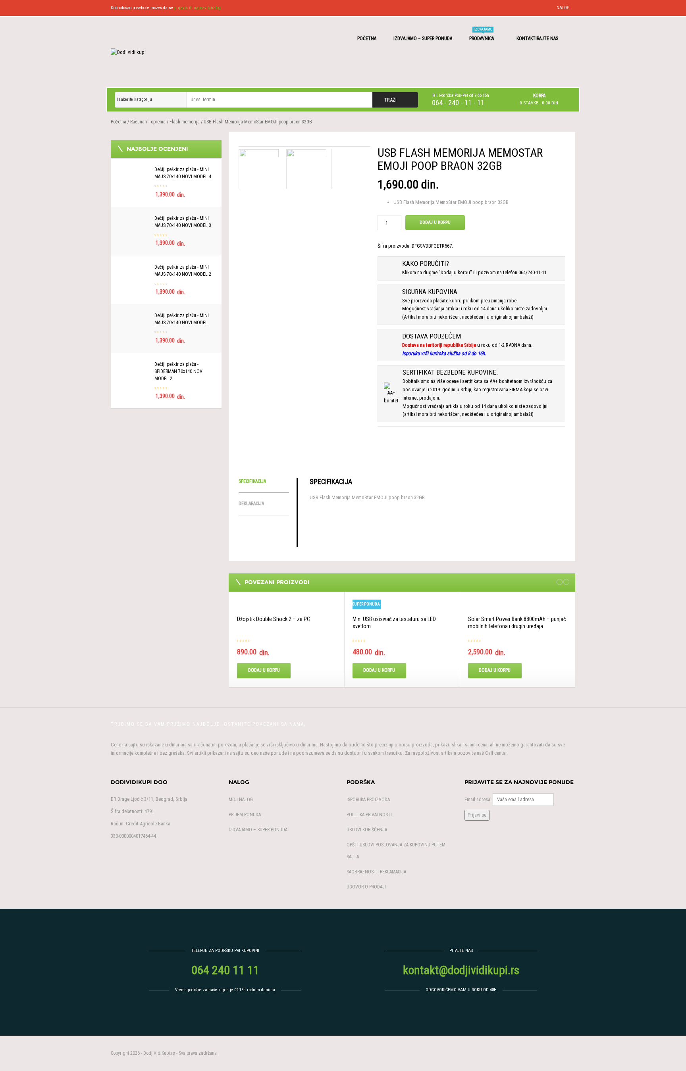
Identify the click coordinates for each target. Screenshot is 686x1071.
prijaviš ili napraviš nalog (197, 7)
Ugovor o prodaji (366, 887)
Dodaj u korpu (435, 222)
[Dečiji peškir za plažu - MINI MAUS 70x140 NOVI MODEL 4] (134, 170)
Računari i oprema (148, 122)
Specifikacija (252, 481)
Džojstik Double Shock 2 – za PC (273, 619)
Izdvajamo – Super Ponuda (422, 38)
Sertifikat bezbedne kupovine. (450, 372)
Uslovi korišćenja (367, 830)
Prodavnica (482, 34)
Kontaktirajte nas (537, 38)
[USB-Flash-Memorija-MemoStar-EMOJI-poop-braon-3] (306, 168)
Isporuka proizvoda (368, 799)
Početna (366, 38)
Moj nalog (241, 799)
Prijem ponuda (245, 814)
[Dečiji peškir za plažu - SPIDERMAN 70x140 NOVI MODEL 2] (134, 365)
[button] (539, 99)
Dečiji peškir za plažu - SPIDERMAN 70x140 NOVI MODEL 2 (179, 371)
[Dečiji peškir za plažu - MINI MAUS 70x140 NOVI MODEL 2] (134, 267)
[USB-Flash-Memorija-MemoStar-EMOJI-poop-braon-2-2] (304, 146)
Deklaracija (251, 503)
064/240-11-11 (532, 272)
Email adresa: (477, 799)
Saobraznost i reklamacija (376, 872)
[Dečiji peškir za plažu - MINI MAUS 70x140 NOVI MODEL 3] (134, 219)
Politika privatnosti (369, 814)
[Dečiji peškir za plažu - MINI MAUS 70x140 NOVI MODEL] (134, 316)
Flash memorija (185, 122)
